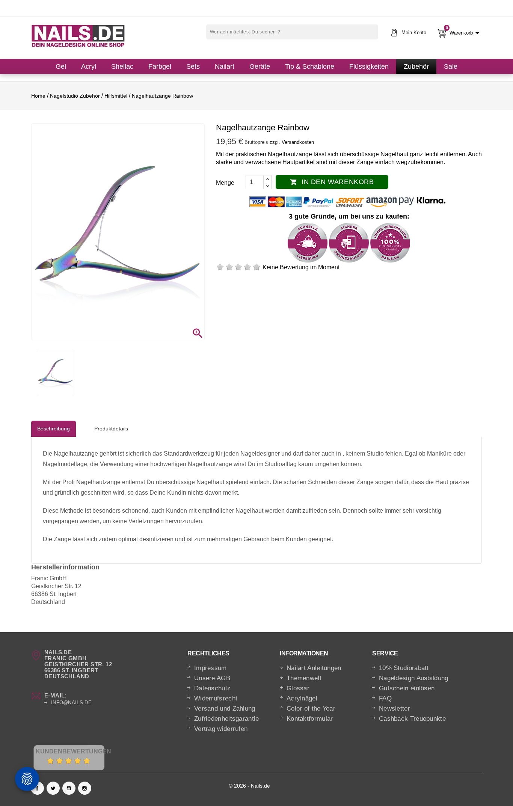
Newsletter (394, 708)
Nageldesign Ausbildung (413, 678)
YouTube (69, 788)
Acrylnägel (302, 698)
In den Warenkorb (332, 182)
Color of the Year (311, 708)
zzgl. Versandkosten (292, 142)
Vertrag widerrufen (220, 728)
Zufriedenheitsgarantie (226, 718)
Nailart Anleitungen (314, 668)
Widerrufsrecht (215, 698)
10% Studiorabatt (404, 668)
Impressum (210, 668)
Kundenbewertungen (73, 751)
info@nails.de (71, 702)
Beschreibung (53, 429)
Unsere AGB (212, 678)
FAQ (385, 698)
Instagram (84, 788)
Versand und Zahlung (224, 708)
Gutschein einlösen (407, 688)
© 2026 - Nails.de (249, 786)
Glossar (298, 688)
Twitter (53, 788)
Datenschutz (212, 688)
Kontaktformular (310, 718)
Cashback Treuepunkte (412, 718)
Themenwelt (304, 678)
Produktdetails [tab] (111, 429)
